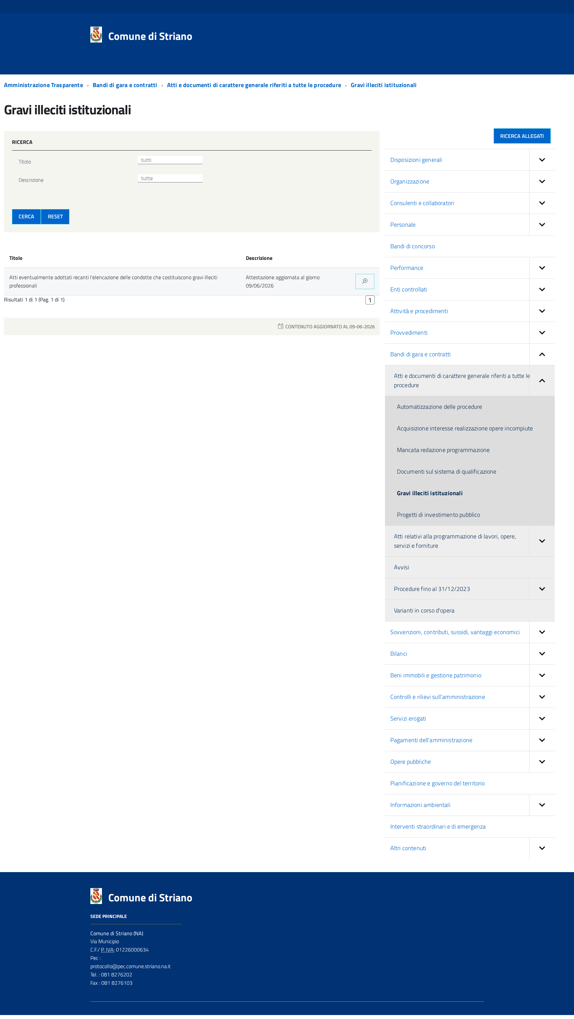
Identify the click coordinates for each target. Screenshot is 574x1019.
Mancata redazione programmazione (443, 449)
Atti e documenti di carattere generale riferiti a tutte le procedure (254, 84)
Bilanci (398, 653)
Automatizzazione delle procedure (439, 406)
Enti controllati (409, 289)
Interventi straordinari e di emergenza (438, 826)
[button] (542, 159)
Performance (407, 267)
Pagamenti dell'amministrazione (431, 740)
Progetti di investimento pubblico (438, 514)
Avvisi (401, 567)
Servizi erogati (408, 718)
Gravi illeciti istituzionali (384, 84)
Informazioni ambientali (420, 804)
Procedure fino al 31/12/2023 (432, 588)
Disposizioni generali (416, 159)
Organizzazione (410, 181)
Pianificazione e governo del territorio (437, 783)
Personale (403, 224)
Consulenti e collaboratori (422, 202)
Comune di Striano (150, 36)
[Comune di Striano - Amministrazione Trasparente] (96, 34)
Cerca (26, 216)
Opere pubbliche (410, 761)
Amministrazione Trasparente (44, 84)
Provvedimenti (409, 332)
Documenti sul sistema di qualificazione (447, 471)
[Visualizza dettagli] (364, 281)
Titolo (25, 162)
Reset (55, 216)
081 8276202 (116, 974)
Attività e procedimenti (419, 310)
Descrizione (31, 180)
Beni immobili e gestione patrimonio (435, 675)
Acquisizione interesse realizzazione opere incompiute (465, 428)
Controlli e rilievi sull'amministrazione (437, 696)
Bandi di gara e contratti (126, 84)
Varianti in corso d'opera (424, 610)
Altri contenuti (408, 848)
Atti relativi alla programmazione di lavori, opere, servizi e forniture (455, 541)
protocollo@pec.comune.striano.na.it (130, 966)
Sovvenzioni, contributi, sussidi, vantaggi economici (455, 631)
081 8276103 (116, 983)
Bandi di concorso (412, 246)
